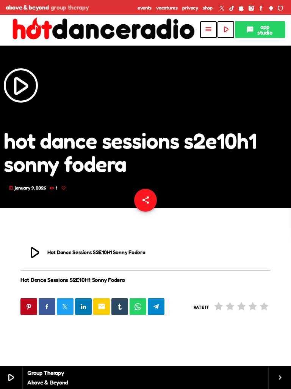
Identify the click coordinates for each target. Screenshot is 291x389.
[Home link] (102, 29)
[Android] (271, 8)
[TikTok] (232, 8)
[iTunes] (241, 8)
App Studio (259, 29)
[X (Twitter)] (222, 8)
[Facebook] (261, 8)
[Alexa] (280, 8)
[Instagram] (251, 8)
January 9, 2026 (28, 188)
